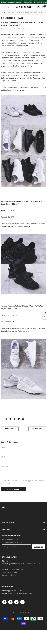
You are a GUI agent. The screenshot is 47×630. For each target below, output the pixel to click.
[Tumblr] (15, 419)
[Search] (8, 7)
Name (3, 447)
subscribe (38, 547)
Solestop (11, 12)
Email (3, 457)
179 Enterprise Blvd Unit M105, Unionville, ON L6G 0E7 (22, 564)
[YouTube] (16, 602)
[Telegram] (19, 419)
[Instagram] (10, 602)
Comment (4, 466)
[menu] (2, 7)
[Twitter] (6, 419)
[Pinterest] (10, 419)
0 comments (26, 29)
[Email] (23, 419)
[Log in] (38, 7)
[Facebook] (2, 419)
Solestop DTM (16, 591)
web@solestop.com (26, 593)
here (7, 224)
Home (4, 12)
